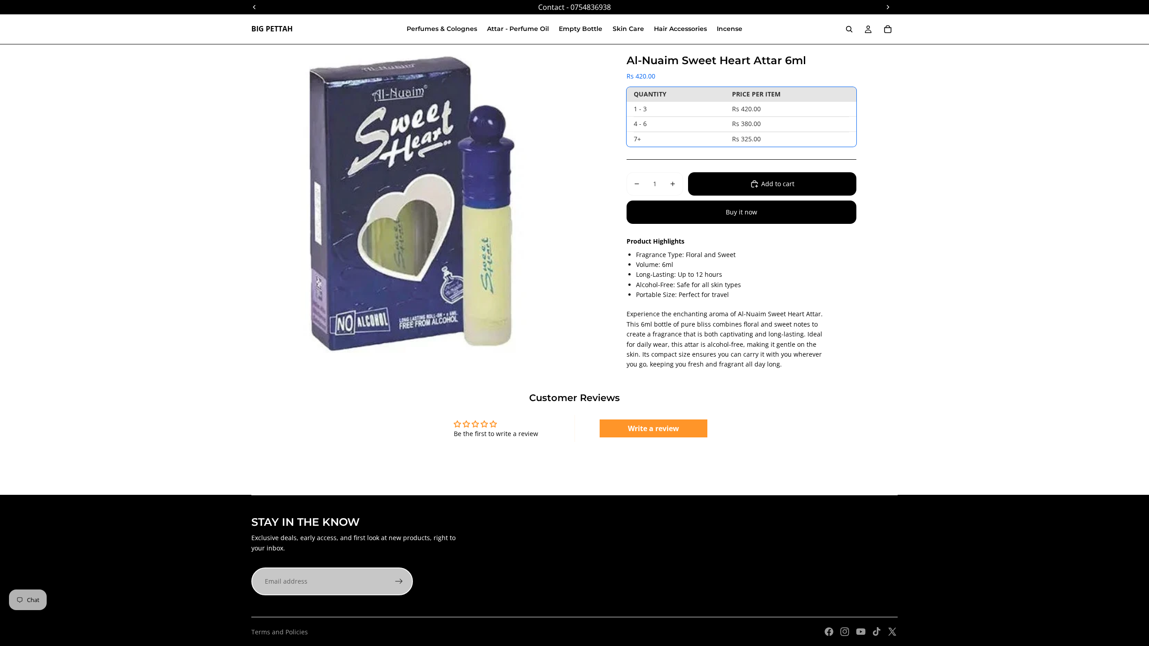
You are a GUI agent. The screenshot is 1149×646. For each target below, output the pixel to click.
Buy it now (741, 212)
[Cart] (888, 29)
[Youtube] (860, 631)
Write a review (653, 428)
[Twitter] (892, 631)
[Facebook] (829, 631)
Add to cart (777, 183)
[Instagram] (844, 631)
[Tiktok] (876, 631)
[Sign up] (399, 581)
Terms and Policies (279, 632)
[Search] (849, 29)
